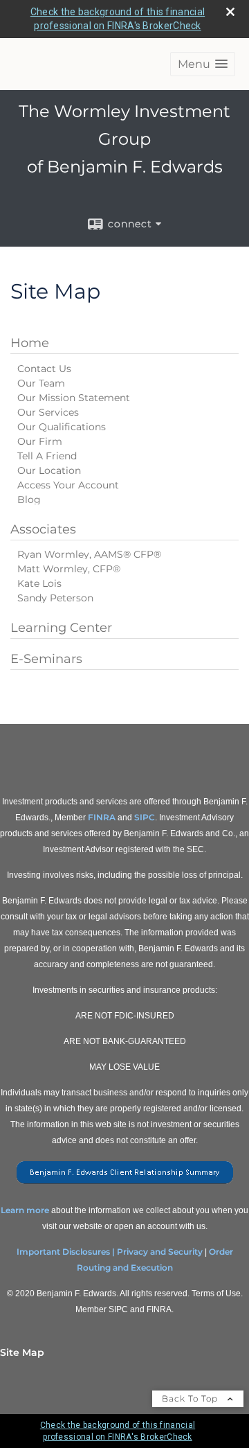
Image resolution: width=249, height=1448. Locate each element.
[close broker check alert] (230, 12)
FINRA (102, 817)
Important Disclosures (63, 1251)
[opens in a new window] (125, 1184)
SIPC (144, 817)
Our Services (48, 412)
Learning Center (61, 627)
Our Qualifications (61, 427)
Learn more (25, 1210)
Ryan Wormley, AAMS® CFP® (89, 554)
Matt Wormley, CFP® (68, 569)
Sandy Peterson (55, 598)
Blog (29, 499)
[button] (202, 64)
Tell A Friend (47, 456)
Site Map (22, 1352)
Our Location (49, 470)
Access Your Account (68, 485)
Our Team (41, 383)
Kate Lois (39, 583)
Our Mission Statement (73, 397)
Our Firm (39, 441)
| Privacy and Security (157, 1251)
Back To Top (191, 1398)
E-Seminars (46, 658)
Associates (43, 529)
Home (29, 343)
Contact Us (44, 368)
